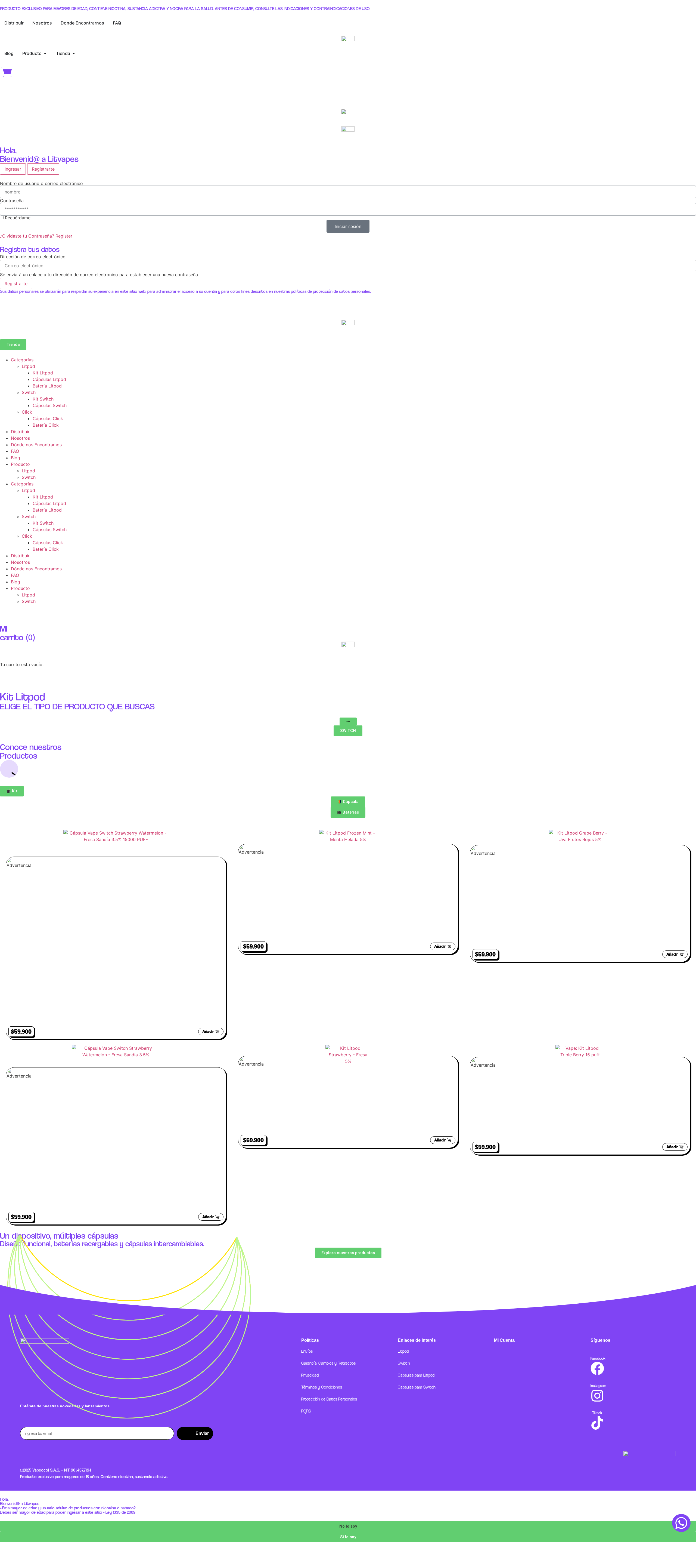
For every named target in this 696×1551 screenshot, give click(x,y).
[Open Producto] (45, 53)
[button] (348, 1526)
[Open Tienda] (74, 53)
